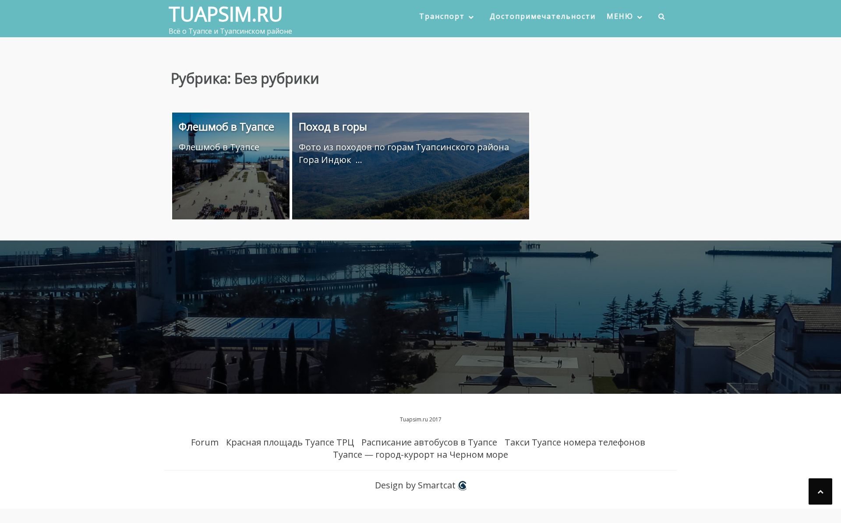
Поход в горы (333, 126)
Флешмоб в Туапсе (226, 126)
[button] (662, 18)
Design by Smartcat (416, 485)
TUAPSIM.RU (226, 13)
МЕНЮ (620, 16)
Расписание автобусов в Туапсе (429, 442)
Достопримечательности (543, 16)
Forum (205, 442)
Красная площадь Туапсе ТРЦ (290, 442)
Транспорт (442, 16)
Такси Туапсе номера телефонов (575, 442)
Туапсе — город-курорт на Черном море (420, 454)
